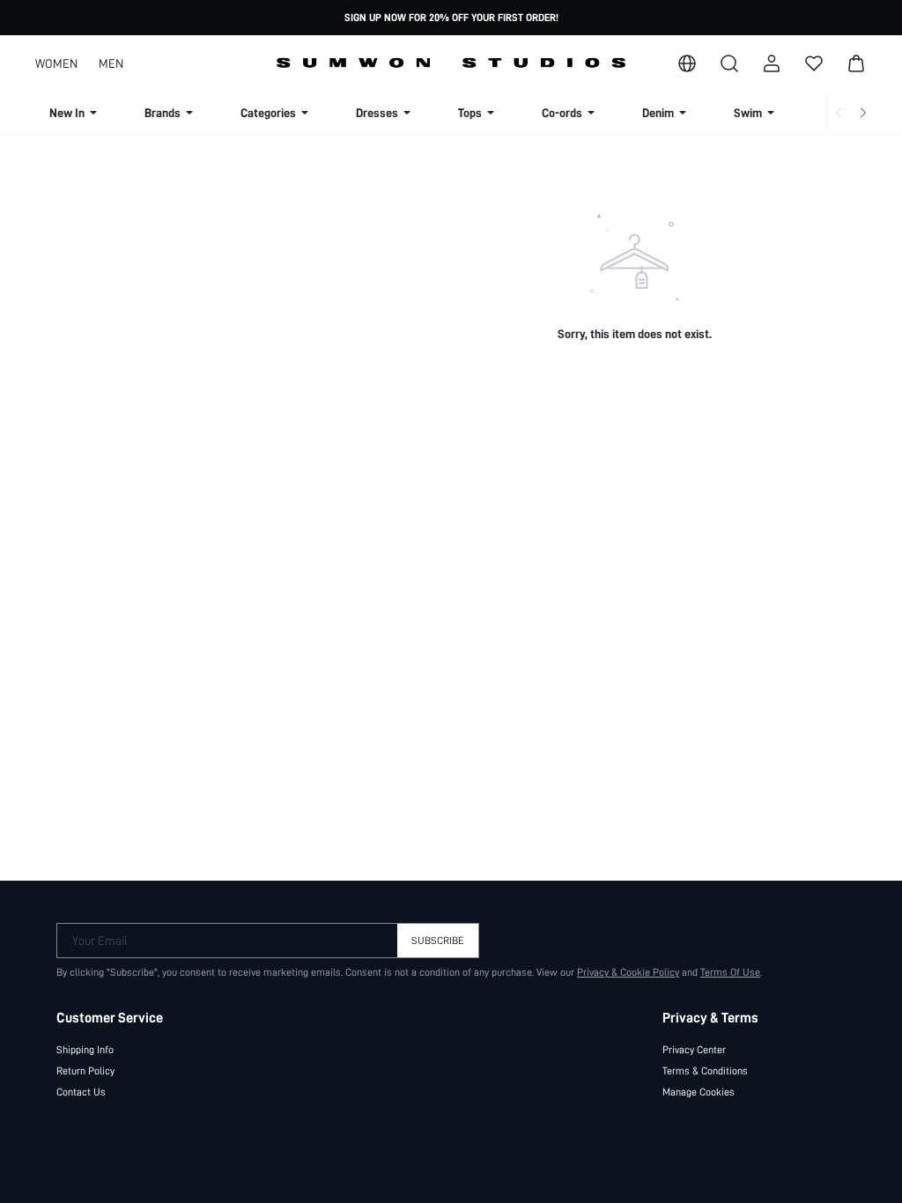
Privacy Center (694, 1050)
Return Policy (85, 1071)
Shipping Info (85, 1050)
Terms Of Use (730, 972)
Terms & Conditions (705, 1071)
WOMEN (56, 63)
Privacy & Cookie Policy (628, 972)
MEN (111, 63)
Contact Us (81, 1092)
